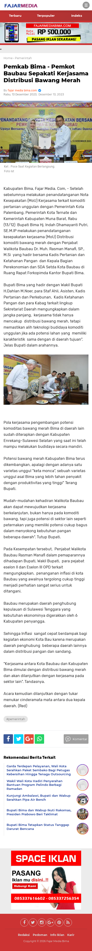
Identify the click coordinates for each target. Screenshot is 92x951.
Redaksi (24, 935)
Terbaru (15, 15)
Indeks (76, 15)
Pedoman (40, 935)
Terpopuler (46, 15)
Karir (70, 935)
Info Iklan (57, 935)
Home (8, 58)
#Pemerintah (15, 719)
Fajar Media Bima (57, 941)
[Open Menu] (86, 5)
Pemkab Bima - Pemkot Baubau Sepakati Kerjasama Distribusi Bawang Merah (46, 73)
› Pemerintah (22, 58)
